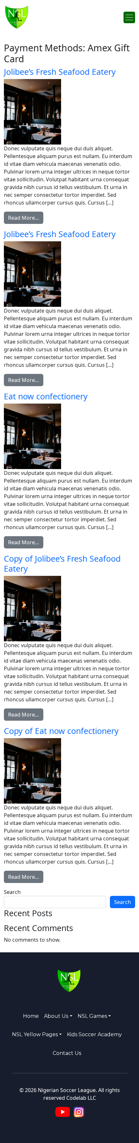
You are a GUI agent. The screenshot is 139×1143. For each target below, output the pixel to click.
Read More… (25, 217)
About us (56, 1016)
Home (31, 1016)
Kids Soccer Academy (94, 1034)
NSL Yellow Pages (35, 1034)
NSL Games (92, 1016)
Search (12, 892)
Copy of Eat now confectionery (61, 730)
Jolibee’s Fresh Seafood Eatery (60, 71)
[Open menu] (129, 17)
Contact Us (67, 1053)
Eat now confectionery (46, 396)
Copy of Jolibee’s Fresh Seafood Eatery (62, 563)
